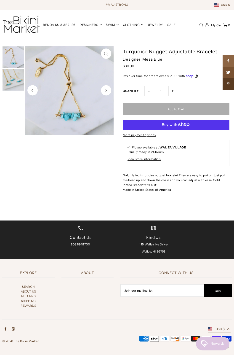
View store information (144, 159)
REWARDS (28, 305)
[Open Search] (201, 24)
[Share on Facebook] (228, 61)
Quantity (131, 91)
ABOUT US (28, 291)
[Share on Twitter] (228, 72)
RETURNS (28, 296)
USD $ (225, 5)
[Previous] (32, 90)
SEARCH (28, 286)
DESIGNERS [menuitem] (89, 25)
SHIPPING (28, 301)
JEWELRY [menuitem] (155, 25)
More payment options (139, 135)
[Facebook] (5, 329)
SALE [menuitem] (171, 25)
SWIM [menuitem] (110, 25)
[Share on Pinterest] (228, 84)
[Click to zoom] (106, 53)
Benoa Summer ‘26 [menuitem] (59, 25)
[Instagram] (13, 329)
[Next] (106, 90)
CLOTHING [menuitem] (131, 25)
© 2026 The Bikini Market (20, 341)
